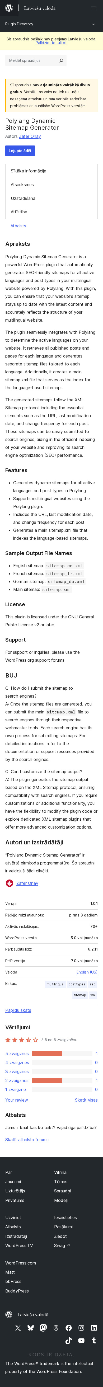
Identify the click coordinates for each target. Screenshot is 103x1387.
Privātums (14, 1200)
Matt (10, 1272)
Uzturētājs (15, 1190)
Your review (16, 1100)
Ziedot (60, 1236)
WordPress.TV (19, 1245)
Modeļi (61, 1200)
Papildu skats (18, 1010)
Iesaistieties (65, 1217)
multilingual (55, 984)
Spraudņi (62, 1190)
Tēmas (60, 1181)
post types (76, 984)
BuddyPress (17, 1291)
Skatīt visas (86, 1100)
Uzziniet (13, 1217)
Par (8, 1172)
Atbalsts (18, 225)
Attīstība (19, 211)
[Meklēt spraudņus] (61, 60)
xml (93, 995)
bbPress (13, 1281)
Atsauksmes (22, 184)
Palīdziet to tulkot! (52, 42)
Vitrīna (60, 1172)
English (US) (87, 972)
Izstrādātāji (16, 1236)
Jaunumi (13, 1181)
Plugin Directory (19, 24)
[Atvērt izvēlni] (94, 8)
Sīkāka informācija (28, 170)
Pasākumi (63, 1226)
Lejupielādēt (20, 150)
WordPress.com (20, 1263)
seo (93, 984)
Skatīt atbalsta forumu (27, 1139)
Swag (62, 1245)
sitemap (79, 995)
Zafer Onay (30, 136)
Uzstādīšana (23, 198)
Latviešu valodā (33, 1314)
